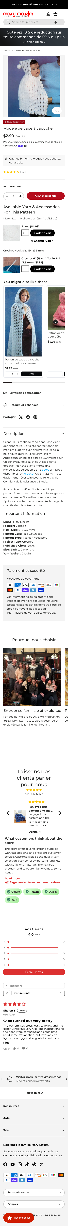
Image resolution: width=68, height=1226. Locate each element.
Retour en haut (34, 1092)
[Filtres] (6, 993)
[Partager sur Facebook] (28, 417)
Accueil (7, 51)
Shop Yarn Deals (47, 4)
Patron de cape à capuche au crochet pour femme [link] (22, 361)
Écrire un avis (34, 972)
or (42, 240)
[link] (23, 321)
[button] (55, 22)
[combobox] (34, 22)
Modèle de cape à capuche (27, 51)
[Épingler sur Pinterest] (35, 417)
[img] (34, 790)
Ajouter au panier (45, 195)
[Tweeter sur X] (20, 417)
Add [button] (32, 373)
